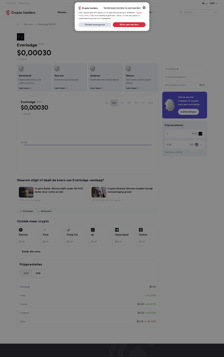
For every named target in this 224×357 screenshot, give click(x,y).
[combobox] (144, 7)
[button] (94, 24)
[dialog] (112, 16)
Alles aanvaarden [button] (129, 24)
